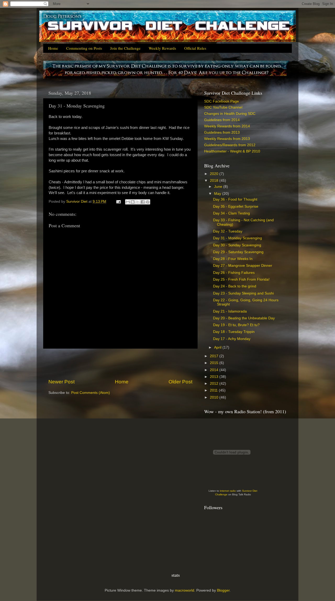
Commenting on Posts (84, 48)
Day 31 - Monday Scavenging (237, 238)
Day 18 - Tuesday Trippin (234, 332)
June (218, 187)
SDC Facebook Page (221, 101)
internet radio (228, 490)
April (218, 347)
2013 (214, 377)
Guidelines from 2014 (222, 120)
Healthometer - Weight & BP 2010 (232, 151)
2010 (214, 397)
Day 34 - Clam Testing (231, 213)
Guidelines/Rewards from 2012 (229, 145)
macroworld (184, 590)
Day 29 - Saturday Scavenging (238, 252)
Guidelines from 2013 (222, 132)
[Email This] (127, 202)
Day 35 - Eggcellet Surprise (235, 206)
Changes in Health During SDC (229, 114)
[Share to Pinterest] (147, 202)
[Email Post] (118, 201)
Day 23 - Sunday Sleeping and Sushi (243, 293)
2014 (214, 370)
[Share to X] (137, 202)
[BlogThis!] (132, 202)
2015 (214, 363)
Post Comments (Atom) (90, 393)
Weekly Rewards (162, 48)
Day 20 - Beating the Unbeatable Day (244, 318)
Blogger (223, 590)
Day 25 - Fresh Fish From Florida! (241, 279)
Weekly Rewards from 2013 (227, 139)
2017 (214, 356)
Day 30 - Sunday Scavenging (237, 245)
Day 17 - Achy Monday (231, 339)
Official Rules (195, 48)
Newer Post (61, 381)
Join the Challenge (125, 48)
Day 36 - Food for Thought (235, 199)
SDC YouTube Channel (223, 107)
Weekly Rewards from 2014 (227, 126)
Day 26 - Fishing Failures (234, 273)
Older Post (180, 381)
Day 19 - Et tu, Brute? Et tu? (236, 325)
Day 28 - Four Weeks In (233, 259)
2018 (214, 181)
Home (53, 48)
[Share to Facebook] (142, 202)
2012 (214, 383)
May (218, 194)
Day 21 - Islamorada (230, 311)
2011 (214, 390)
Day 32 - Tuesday (227, 231)
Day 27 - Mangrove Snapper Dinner (242, 266)
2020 (214, 174)
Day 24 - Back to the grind (234, 286)
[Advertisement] (120, 363)
